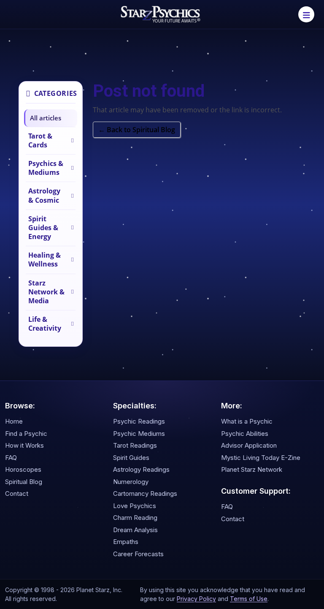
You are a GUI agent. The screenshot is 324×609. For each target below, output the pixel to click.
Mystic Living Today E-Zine (260, 458)
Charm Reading (135, 518)
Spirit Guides (131, 458)
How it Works (24, 445)
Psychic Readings (139, 421)
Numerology (130, 482)
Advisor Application (249, 445)
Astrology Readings (141, 469)
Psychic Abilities (244, 434)
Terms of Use (248, 598)
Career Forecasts (138, 554)
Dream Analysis (135, 530)
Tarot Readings (135, 445)
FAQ (11, 458)
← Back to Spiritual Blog (136, 129)
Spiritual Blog (23, 482)
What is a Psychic (247, 421)
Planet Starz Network (251, 469)
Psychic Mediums (139, 434)
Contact (16, 493)
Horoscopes (23, 469)
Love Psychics (134, 506)
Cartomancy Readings (145, 493)
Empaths (125, 542)
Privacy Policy (196, 598)
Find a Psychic (26, 434)
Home (14, 421)
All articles (45, 118)
